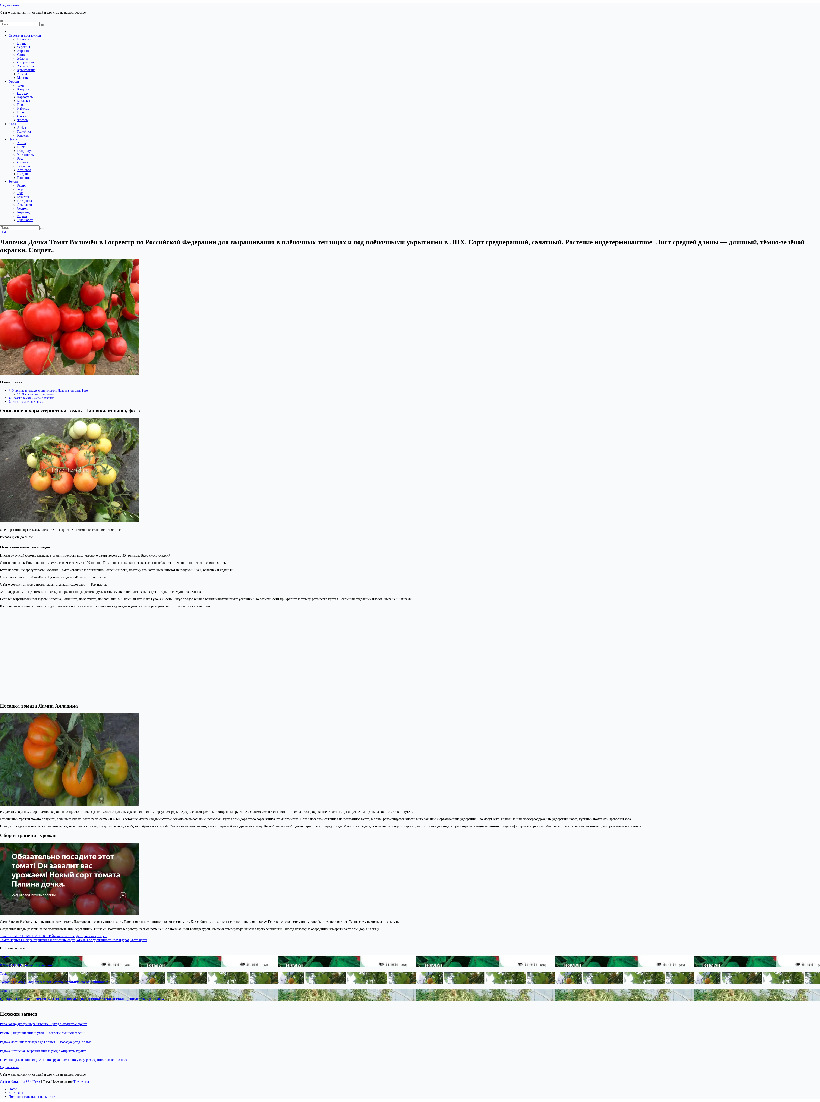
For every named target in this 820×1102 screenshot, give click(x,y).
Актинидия (25, 66)
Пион (21, 147)
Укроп (21, 189)
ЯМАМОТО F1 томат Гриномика (26, 965)
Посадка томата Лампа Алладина (33, 398)
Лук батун (24, 204)
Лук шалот (25, 220)
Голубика (24, 131)
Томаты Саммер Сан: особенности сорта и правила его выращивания (54, 982)
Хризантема (26, 154)
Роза (20, 158)
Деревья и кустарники (25, 35)
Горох (21, 112)
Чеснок (22, 208)
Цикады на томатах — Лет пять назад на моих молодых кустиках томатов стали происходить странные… (82, 999)
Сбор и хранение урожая (27, 401)
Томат (21, 85)
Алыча (22, 74)
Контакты (16, 1093)
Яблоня (22, 58)
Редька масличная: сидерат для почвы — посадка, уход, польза (45, 1042)
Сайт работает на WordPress (20, 1081)
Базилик (23, 197)
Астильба (24, 170)
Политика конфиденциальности (32, 1096)
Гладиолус (24, 151)
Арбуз (21, 127)
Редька (22, 216)
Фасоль (22, 120)
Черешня (23, 47)
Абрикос (23, 51)
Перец (21, 104)
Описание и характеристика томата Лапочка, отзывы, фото (50, 390)
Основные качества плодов (38, 394)
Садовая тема (9, 5)
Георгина (24, 177)
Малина (23, 77)
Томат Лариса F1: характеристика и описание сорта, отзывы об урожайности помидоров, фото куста (73, 940)
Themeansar (81, 1081)
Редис (21, 185)
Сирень (22, 162)
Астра (21, 143)
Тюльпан (23, 166)
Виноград (24, 39)
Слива (21, 54)
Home (13, 1089)
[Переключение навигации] (1, 21)
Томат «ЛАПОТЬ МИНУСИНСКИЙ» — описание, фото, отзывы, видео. (53, 936)
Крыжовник (26, 70)
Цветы (13, 139)
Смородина (25, 62)
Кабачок (23, 108)
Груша (21, 43)
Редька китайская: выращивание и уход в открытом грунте (43, 1051)
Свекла (22, 116)
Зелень (13, 181)
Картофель (25, 97)
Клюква (23, 135)
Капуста (23, 89)
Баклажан (24, 101)
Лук (20, 193)
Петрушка (24, 201)
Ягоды (13, 124)
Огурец (22, 93)
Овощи (14, 81)
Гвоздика (23, 174)
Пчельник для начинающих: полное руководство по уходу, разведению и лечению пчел (64, 1060)
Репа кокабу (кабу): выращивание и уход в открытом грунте (43, 1024)
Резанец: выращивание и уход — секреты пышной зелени (42, 1033)
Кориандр (24, 212)
